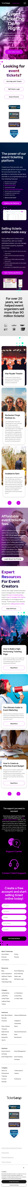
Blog (3, 971)
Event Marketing (19, 971)
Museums (4, 1034)
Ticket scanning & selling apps (14, 189)
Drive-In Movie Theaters (6, 1027)
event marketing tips (16, 595)
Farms (16, 1026)
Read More (14, 668)
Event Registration (7, 1057)
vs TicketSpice (18, 993)
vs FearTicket (5, 998)
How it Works (5, 954)
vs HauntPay (17, 996)
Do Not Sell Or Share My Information (12, 1148)
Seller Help (5, 979)
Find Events (17, 1079)
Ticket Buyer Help (7, 982)
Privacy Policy (5, 1153)
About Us (4, 1070)
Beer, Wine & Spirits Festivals (7, 1016)
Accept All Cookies (14, 1181)
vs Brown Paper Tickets (6, 1002)
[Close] (23, 1167)
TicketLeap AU (18, 1070)
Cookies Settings (14, 1185)
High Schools (5, 1032)
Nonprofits (5, 1037)
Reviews (16, 957)
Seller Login (17, 976)
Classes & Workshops (20, 1015)
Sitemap (4, 1081)
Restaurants (18, 1037)
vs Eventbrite (5, 993)
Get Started (5, 960)
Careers (16, 1073)
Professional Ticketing (5, 1074)
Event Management (20, 1051)
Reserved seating (10, 185)
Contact (4, 1079)
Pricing (16, 954)
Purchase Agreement (8, 1157)
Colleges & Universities (17, 1022)
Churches (4, 1021)
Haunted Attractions (20, 1032)
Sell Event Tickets (7, 976)
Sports (4, 1040)
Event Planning (18, 973)
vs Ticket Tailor (18, 998)
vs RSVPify (5, 996)
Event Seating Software (18, 1058)
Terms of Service (6, 1162)
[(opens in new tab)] (14, 107)
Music (16, 1034)
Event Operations (7, 973)
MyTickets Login (19, 979)
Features (4, 957)
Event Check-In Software (6, 1052)
